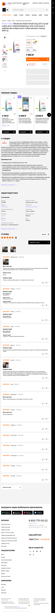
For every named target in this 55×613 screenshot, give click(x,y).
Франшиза (3, 592)
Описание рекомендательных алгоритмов (41, 604)
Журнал (3, 573)
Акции (2, 554)
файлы (17, 606)
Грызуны (34, 15)
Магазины (3, 584)
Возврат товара (5, 570)
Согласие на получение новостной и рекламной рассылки (40, 600)
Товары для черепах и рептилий (9, 540)
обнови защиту (7, 15)
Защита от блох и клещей (7, 532)
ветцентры (46, 3)
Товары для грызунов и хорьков (9, 538)
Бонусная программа (6, 560)
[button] (37, 64)
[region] (25, 15)
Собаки (27, 15)
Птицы (46, 15)
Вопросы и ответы (5, 576)
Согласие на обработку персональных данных (24, 602)
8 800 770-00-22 (38, 520)
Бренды (3, 557)
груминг (40, 3)
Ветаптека (4, 546)
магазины (35, 3)
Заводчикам (4, 562)
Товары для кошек (5, 527)
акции (15, 15)
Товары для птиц (5, 543)
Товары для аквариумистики (8, 535)
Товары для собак (5, 529)
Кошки (21, 15)
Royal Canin (7, 23)
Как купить (3, 565)
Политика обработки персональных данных (23, 599)
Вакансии (3, 590)
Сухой (3, 215)
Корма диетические (31, 206)
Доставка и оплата (5, 568)
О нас (2, 587)
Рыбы (40, 15)
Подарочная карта (5, 524)
